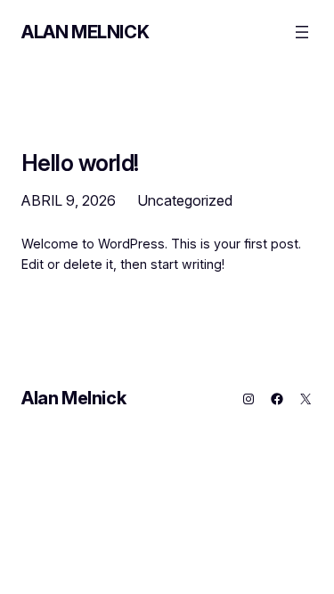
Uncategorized (184, 200)
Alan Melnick (85, 32)
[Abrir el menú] (302, 32)
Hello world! (80, 162)
